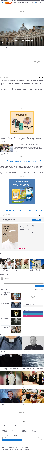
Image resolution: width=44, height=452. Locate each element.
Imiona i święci (14, 432)
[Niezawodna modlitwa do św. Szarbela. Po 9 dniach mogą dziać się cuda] (16, 313)
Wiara (23, 2)
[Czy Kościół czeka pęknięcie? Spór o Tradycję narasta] (33, 396)
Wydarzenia (14, 2)
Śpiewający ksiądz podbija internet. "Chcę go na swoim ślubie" (10, 386)
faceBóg (16, 0)
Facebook (40, 0)
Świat (3, 423)
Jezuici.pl (3, 447)
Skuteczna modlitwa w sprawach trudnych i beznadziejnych (4, 294)
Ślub (3, 432)
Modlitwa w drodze (9, 0)
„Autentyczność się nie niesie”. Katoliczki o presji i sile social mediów (5, 327)
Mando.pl (17, 447)
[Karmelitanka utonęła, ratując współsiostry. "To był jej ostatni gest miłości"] (33, 360)
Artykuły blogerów (4, 431)
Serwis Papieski (3, 271)
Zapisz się (12, 440)
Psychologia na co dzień (25, 431)
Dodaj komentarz (39, 285)
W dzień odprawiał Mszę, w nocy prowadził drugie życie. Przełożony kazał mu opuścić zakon (5, 303)
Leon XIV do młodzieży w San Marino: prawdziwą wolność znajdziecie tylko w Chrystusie (35, 270)
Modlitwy (23, 432)
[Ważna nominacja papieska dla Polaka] (22, 264)
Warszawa (32, 2)
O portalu (3, 449)
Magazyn (4, 0)
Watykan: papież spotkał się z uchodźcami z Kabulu (6, 153)
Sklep (19, 0)
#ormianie (17, 254)
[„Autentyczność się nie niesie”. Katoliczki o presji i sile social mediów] (16, 329)
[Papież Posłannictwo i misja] (10, 236)
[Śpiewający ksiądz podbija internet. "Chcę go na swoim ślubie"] (11, 378)
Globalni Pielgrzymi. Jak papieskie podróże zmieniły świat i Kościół (7, 270)
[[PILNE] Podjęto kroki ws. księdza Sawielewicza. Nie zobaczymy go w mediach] (11, 396)
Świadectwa (14, 431)
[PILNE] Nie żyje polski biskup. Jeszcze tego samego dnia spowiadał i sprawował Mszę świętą (33, 351)
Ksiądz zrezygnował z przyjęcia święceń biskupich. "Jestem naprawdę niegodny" (9, 369)
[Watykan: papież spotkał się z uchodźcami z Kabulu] (6, 148)
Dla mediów (17, 449)
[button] (38, 2)
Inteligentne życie (35, 423)
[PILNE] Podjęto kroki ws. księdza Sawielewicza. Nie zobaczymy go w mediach (11, 404)
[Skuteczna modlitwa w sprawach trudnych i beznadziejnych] (16, 296)
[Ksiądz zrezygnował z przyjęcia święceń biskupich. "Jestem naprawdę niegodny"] (11, 360)
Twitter (41, 0)
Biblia (1, 0)
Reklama (21, 449)
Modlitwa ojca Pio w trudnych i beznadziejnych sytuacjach (5, 319)
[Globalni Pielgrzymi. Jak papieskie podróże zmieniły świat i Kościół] (7, 264)
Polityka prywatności (10, 449)
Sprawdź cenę (22, 248)
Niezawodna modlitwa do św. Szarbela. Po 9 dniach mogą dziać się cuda (5, 311)
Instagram (43, 0)
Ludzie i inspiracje (34, 431)
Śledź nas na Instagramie (29, 315)
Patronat (29, 449)
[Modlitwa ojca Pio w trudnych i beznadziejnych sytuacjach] (16, 321)
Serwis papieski (4, 430)
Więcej (26, 2)
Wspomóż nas (37, 219)
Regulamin (6, 449)
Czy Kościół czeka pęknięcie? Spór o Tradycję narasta (31, 403)
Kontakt (15, 449)
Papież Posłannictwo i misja (26, 226)
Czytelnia (14, 425)
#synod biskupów (11, 254)
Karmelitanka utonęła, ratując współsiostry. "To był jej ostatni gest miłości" (33, 369)
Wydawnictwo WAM (10, 447)
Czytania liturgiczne (24, 430)
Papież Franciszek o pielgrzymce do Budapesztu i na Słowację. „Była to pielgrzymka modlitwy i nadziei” (24, 211)
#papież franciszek (3, 254)
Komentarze (19, 2)
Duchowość (13, 430)
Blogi (13, 0)
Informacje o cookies (25, 449)
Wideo (33, 425)
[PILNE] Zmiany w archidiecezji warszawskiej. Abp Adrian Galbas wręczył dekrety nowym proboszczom (32, 386)
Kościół (3, 44)
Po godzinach (24, 423)
